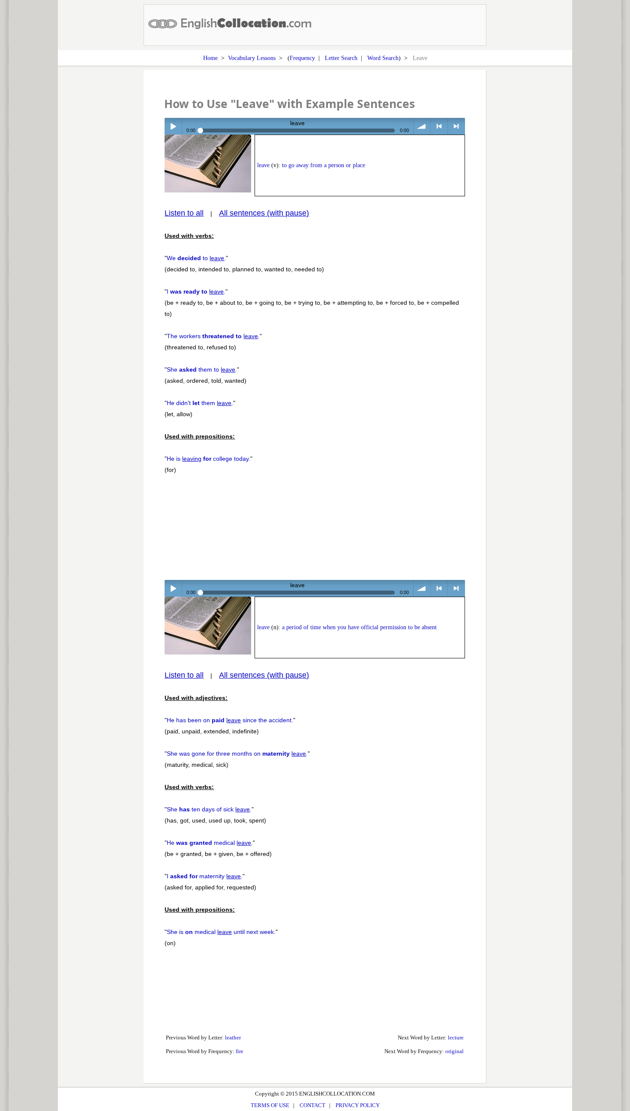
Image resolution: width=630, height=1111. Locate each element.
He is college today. (208, 458)
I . (196, 291)
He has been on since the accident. (230, 720)
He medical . (210, 842)
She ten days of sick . (209, 809)
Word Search (383, 57)
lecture (456, 1037)
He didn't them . (200, 402)
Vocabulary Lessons (252, 57)
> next (456, 126)
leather (233, 1037)
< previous (439, 126)
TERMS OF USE (270, 1105)
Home (210, 57)
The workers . (213, 336)
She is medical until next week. (221, 931)
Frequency (302, 57)
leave (263, 165)
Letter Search (341, 57)
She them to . (202, 369)
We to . (196, 258)
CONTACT (312, 1105)
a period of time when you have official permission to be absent (359, 627)
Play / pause (173, 126)
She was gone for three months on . (237, 753)
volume (422, 126)
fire (239, 1051)
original (454, 1051)
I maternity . (205, 876)
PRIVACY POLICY (358, 1105)
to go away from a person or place (323, 165)
